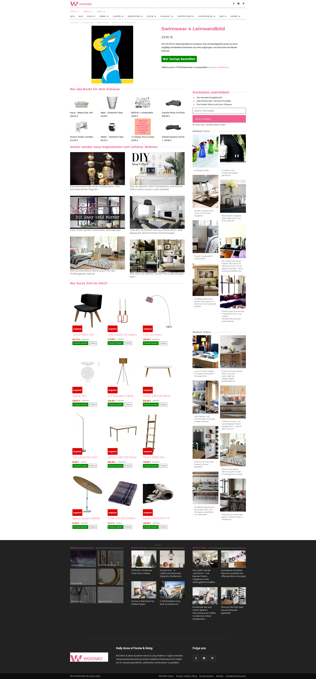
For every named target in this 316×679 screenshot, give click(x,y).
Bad (222, 16)
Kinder (234, 16)
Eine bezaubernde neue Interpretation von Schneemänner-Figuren (94, 188)
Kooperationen (206, 676)
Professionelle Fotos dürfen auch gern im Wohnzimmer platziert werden (205, 303)
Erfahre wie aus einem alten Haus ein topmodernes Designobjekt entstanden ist (232, 376)
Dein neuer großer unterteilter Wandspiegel (95, 230)
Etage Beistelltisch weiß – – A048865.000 (88, 112)
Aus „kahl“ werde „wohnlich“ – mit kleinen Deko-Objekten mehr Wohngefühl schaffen (204, 576)
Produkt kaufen (80, 343)
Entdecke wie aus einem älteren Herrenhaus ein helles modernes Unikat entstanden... (204, 613)
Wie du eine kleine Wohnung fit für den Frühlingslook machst (93, 272)
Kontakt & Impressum (236, 676)
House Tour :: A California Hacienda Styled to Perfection (170, 573)
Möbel (102, 16)
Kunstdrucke (205, 16)
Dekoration (134, 16)
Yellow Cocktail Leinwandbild (138, 136)
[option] (81, 118)
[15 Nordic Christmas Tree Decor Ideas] (143, 559)
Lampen (117, 16)
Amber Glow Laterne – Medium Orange (118, 112)
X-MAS (89, 16)
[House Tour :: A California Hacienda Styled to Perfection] (172, 559)
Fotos (73, 11)
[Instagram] (238, 4)
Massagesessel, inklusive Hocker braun (178, 136)
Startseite (74, 22)
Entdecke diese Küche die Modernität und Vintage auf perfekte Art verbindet (204, 511)
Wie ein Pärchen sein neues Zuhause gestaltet (204, 464)
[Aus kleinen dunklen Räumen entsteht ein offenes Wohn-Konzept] (233, 559)
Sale (80, 16)
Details (93, 343)
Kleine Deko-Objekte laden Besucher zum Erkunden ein (231, 218)
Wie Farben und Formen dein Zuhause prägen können (204, 419)
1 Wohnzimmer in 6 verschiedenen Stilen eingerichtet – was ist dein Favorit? (231, 425)
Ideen (99, 11)
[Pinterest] (243, 4)
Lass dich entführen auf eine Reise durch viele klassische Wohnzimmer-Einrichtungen (156, 232)
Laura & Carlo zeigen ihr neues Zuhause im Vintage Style (204, 373)
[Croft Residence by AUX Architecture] (172, 589)
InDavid (219, 676)
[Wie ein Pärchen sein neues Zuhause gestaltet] (233, 595)
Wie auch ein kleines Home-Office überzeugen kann (157, 275)
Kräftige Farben (201, 170)
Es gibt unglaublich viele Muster (203, 257)
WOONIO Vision (166, 676)
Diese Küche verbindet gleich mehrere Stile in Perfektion (232, 517)
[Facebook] (233, 4)
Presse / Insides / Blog (186, 676)
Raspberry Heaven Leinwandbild (139, 112)
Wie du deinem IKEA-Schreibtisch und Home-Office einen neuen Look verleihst (156, 188)
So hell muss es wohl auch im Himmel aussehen (203, 213)
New (72, 16)
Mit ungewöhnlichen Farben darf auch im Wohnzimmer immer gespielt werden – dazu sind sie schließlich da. (232, 266)
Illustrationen (103, 22)
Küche (150, 16)
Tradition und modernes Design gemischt (230, 173)
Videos (86, 11)
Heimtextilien (184, 16)
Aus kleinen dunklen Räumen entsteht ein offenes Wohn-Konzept (233, 573)
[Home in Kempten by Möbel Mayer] (143, 589)
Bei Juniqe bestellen (179, 59)
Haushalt (165, 16)
